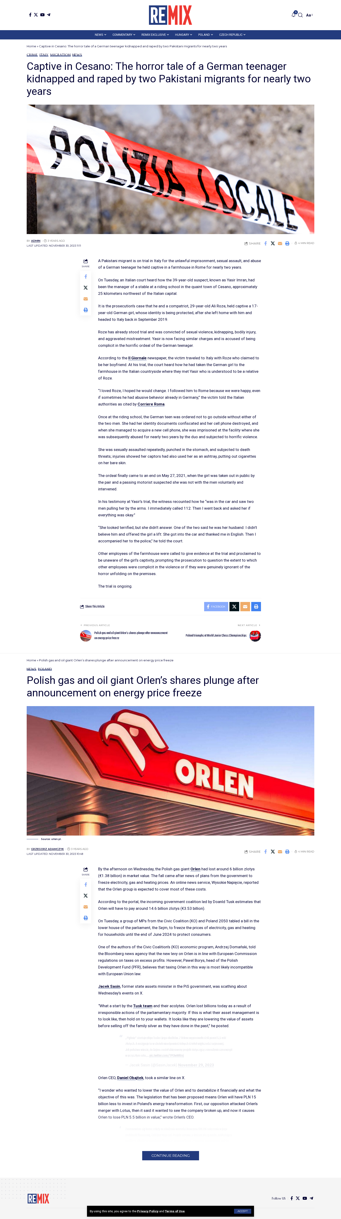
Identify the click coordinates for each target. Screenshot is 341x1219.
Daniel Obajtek (130, 1077)
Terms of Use (175, 1211)
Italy (43, 54)
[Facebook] (30, 15)
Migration (60, 54)
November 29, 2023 (196, 1065)
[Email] (280, 243)
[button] (242, 1211)
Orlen (195, 869)
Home (31, 46)
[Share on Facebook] (265, 243)
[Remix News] (170, 15)
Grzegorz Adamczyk (47, 849)
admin (35, 240)
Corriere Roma (151, 404)
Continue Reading (170, 1155)
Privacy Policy (147, 1211)
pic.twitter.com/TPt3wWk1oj (166, 1055)
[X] (36, 15)
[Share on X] (273, 243)
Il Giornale (137, 358)
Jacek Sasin (109, 986)
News (77, 54)
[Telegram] (48, 15)
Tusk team (142, 1006)
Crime (32, 54)
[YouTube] (42, 15)
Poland (45, 669)
